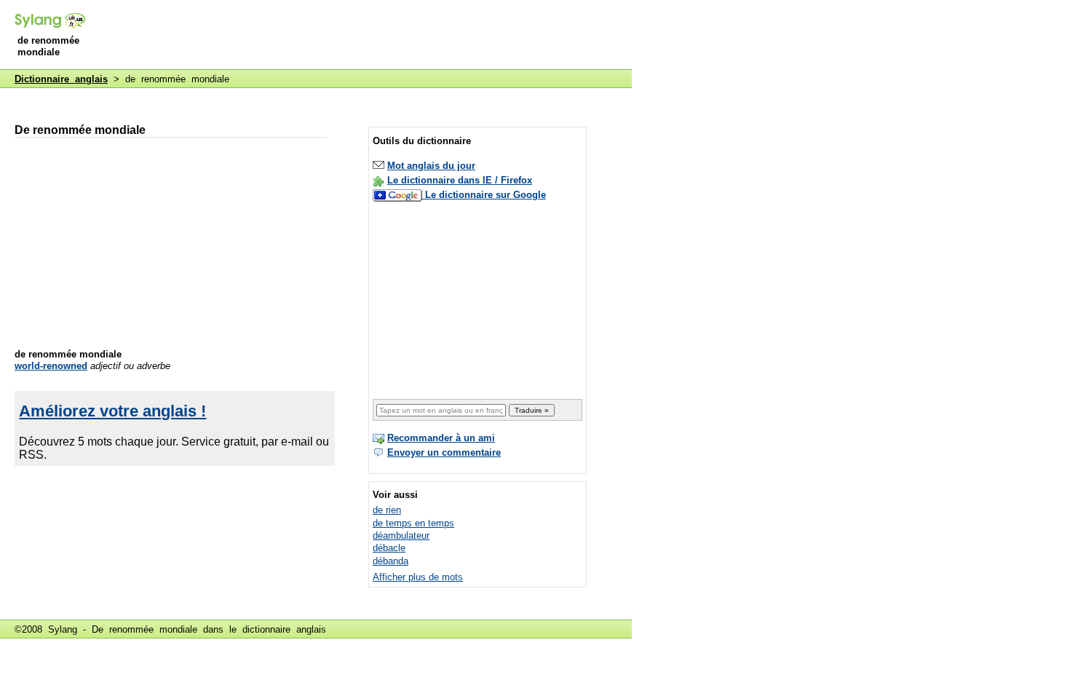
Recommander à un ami (441, 437)
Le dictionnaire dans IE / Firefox (459, 180)
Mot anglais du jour (431, 165)
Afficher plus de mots (418, 577)
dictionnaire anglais (284, 629)
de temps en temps (413, 523)
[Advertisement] (367, 35)
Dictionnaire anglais (61, 79)
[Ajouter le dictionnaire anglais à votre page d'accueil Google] (399, 194)
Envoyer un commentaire (444, 452)
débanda (390, 560)
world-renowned (51, 365)
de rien (387, 510)
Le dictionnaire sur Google (485, 194)
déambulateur (401, 535)
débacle (389, 547)
